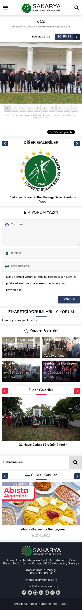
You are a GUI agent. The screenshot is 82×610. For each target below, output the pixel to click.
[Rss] (58, 592)
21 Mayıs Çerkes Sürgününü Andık (43, 444)
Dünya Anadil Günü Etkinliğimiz (44, 27)
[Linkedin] (41, 592)
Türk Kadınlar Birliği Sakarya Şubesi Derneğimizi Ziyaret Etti (59, 338)
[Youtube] (47, 592)
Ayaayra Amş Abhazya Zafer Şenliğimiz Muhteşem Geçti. (60, 361)
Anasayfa (17, 27)
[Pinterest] (52, 592)
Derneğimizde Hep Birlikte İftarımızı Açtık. (18, 363)
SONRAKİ (64, 36)
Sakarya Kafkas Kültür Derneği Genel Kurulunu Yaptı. (43, 199)
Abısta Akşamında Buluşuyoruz (43, 529)
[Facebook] (24, 592)
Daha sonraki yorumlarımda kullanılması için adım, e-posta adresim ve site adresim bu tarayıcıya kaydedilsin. (41, 283)
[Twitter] (30, 592)
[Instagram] (35, 592)
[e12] (41, 73)
